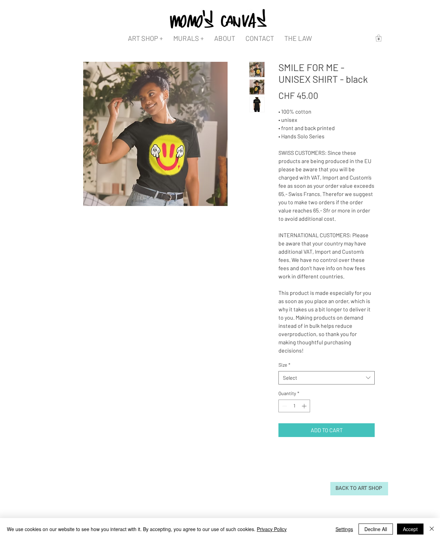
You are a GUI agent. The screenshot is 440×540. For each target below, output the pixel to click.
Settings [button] (344, 529)
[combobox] (326, 377)
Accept (410, 529)
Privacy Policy (272, 529)
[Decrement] (283, 406)
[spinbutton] (294, 406)
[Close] (432, 529)
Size (284, 365)
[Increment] (304, 406)
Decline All (375, 529)
